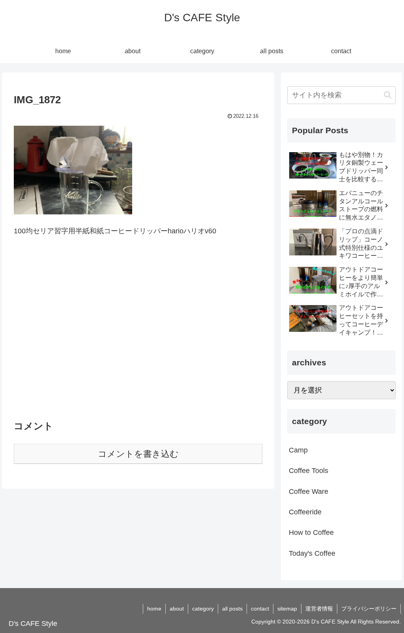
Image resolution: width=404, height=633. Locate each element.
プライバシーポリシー (369, 608)
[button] (388, 94)
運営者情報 (319, 608)
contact (260, 608)
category (203, 608)
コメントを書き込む (138, 454)
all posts (232, 608)
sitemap (287, 608)
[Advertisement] (138, 333)
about (177, 608)
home (154, 608)
